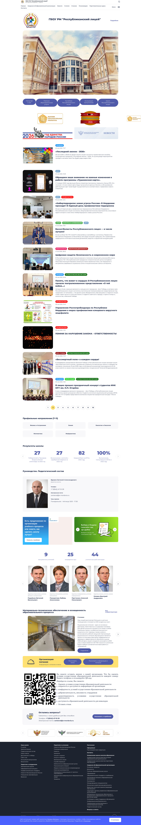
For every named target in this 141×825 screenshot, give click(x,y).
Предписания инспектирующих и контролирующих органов (97, 804)
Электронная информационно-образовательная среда (68, 776)
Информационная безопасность (96, 801)
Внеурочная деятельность (78, 248)
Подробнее (114, 20)
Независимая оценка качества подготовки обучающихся (100, 761)
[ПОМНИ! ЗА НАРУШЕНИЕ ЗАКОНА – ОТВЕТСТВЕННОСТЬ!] (38, 337)
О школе (23, 747)
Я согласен (115, 820)
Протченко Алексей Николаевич (80, 599)
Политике (87, 821)
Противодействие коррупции (96, 750)
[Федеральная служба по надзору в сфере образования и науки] (70, 733)
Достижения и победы (28, 755)
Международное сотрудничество (97, 783)
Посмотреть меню (72, 661)
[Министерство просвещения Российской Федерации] (41, 733)
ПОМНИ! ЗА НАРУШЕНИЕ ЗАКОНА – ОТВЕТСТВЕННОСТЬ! (86, 333)
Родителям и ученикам (61, 745)
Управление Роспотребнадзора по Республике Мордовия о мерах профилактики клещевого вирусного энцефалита (86, 310)
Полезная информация (61, 749)
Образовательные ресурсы (29, 768)
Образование (91, 773)
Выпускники (24, 761)
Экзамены (57, 779)
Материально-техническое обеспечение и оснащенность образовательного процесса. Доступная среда (100, 796)
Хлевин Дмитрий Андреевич (100, 597)
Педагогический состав (28, 751)
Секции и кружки (59, 755)
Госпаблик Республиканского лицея (68, 102)
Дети (58, 171)
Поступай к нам (29, 101)
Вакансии (24, 777)
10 (93, 407)
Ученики (74, 6)
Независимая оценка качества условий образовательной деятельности (99, 758)
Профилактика (67, 197)
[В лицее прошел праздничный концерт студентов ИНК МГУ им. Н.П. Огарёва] (38, 389)
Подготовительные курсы (98, 6)
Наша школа (25, 745)
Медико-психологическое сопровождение (67, 768)
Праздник (59, 145)
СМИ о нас (24, 757)
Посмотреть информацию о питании (98, 661)
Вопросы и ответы (92, 809)
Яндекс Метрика (53, 819)
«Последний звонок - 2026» (70, 151)
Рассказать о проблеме (102, 716)
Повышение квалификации (29, 775)
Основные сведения (93, 767)
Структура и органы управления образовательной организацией (102, 791)
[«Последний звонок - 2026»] (38, 155)
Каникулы (57, 753)
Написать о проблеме (33, 540)
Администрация (26, 749)
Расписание (90, 745)
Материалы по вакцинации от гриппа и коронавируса (66, 772)
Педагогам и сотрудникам (29, 764)
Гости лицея (70, 379)
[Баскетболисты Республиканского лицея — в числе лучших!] (38, 233)
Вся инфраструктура (111, 611)
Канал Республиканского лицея (108, 102)
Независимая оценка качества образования (100, 755)
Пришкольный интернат (61, 766)
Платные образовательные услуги (46, 102)
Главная (23, 6)
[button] (119, 2)
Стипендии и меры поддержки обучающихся (100, 799)
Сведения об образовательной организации (41, 6)
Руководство (91, 781)
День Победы (60, 353)
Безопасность (61, 248)
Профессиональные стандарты (30, 770)
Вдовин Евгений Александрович (64, 480)
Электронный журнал (27, 766)
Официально (91, 748)
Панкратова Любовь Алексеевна (58, 599)
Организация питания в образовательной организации (99, 778)
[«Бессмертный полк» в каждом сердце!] (38, 363)
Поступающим (83, 6)
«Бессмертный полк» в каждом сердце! (77, 359)
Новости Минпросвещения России (31, 772)
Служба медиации (59, 761)
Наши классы (25, 753)
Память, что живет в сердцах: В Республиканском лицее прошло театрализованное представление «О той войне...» (86, 283)
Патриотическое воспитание (76, 274)
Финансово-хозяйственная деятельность (99, 785)
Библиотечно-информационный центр (66, 764)
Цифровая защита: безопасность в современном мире (85, 255)
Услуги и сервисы (59, 757)
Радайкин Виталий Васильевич (35, 599)
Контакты (24, 8)
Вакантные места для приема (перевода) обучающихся (99, 788)
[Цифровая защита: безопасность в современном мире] (38, 259)
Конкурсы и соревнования (72, 223)
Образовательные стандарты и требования (100, 775)
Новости (59, 6)
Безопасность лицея (60, 759)
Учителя (66, 6)
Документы (90, 769)
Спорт (58, 223)
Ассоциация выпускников (88, 101)
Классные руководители (61, 770)
